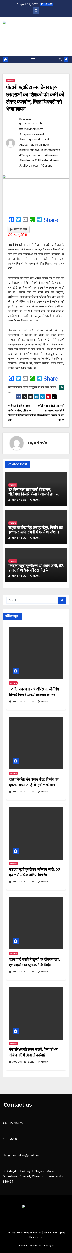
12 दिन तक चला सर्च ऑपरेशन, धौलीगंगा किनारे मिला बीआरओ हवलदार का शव (34, 494)
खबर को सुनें (20, 229)
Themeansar (36, 1237)
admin (27, 119)
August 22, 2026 (23, 701)
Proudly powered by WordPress (24, 1232)
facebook (22, 1245)
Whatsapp (35, 1245)
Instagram (49, 1245)
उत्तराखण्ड (10, 80)
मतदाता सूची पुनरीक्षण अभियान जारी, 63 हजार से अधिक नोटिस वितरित (36, 568)
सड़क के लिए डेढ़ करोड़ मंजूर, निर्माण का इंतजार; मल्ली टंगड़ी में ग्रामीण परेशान (35, 529)
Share (51, 220)
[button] (60, 59)
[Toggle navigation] (33, 59)
